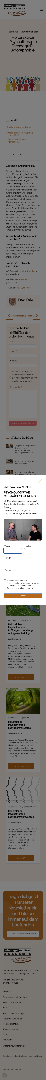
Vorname (8, 546)
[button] (4, 1075)
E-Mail (7, 558)
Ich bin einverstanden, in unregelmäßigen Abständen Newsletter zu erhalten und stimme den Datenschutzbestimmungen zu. (23, 584)
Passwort (8, 570)
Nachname (29, 546)
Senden (23, 596)
